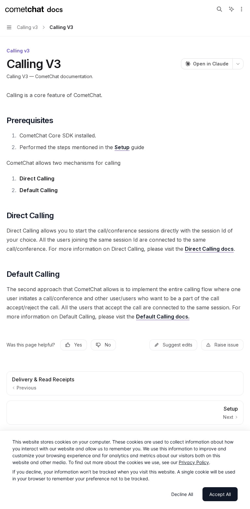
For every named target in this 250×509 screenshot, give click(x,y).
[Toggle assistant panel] (231, 9)
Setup (122, 147)
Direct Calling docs (209, 249)
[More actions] (241, 9)
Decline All (182, 494)
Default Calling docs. (162, 316)
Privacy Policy (194, 462)
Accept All (220, 494)
